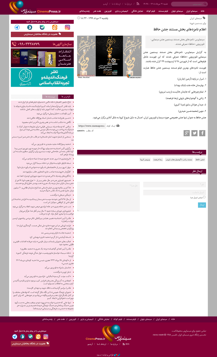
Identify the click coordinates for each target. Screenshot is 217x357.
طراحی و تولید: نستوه (105, 355)
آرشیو (105, 4)
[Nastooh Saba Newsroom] (117, 355)
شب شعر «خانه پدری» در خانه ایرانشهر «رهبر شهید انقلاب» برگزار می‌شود (42, 207)
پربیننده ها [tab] (50, 97)
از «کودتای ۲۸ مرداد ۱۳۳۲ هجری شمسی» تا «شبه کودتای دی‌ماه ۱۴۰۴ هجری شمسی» (45, 262)
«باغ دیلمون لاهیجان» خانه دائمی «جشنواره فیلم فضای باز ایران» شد (44, 102)
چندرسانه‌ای (84, 11)
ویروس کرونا (145, 159)
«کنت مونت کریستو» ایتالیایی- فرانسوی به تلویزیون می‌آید (47, 276)
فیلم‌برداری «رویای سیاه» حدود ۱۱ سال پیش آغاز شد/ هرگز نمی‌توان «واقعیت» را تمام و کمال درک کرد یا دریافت (46, 212)
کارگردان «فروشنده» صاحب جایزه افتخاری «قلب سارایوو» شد (47, 172)
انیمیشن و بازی (121, 11)
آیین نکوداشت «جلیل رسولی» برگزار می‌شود (54, 114)
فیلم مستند (163, 11)
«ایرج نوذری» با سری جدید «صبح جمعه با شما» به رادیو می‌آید (46, 159)
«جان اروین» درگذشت (62, 272)
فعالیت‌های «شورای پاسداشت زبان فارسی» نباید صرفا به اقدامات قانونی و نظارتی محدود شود (43, 243)
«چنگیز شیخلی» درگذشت (60, 195)
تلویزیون (108, 11)
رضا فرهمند (157, 159)
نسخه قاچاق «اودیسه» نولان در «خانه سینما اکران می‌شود (48, 163)
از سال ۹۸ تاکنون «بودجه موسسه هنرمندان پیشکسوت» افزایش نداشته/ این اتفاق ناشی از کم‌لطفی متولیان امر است (43, 201)
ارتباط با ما (116, 4)
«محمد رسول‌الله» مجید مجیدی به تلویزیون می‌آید (51, 144)
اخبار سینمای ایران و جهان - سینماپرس (43, 7)
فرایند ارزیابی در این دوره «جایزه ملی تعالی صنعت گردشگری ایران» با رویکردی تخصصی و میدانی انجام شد (45, 227)
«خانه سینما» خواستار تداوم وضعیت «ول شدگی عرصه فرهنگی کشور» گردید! (45, 254)
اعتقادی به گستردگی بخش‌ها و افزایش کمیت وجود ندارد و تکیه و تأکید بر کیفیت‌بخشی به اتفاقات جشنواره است (43, 282)
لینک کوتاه (111, 126)
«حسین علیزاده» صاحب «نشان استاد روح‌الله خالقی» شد (49, 118)
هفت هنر (97, 11)
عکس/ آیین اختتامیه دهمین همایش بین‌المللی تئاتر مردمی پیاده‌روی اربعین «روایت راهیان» (43, 220)
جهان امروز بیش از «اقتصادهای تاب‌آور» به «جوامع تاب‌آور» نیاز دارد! (44, 167)
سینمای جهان (177, 11)
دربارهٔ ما (128, 4)
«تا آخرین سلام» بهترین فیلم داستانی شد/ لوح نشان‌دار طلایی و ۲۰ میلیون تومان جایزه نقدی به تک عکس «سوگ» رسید (44, 189)
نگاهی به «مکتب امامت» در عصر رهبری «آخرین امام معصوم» (46, 122)
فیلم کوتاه (150, 11)
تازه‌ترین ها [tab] (66, 97)
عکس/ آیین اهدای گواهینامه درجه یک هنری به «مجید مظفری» (45, 249)
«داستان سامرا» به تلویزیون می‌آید (58, 268)
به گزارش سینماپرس (195, 52)
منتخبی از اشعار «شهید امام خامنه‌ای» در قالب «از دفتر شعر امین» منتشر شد (43, 138)
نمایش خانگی (137, 11)
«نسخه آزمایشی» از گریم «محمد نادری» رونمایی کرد (50, 237)
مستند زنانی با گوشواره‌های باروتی (179, 159)
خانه (202, 11)
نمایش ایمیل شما (196, 197)
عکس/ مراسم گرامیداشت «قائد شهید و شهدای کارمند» (49, 288)
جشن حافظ (200, 159)
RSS (127, 344)
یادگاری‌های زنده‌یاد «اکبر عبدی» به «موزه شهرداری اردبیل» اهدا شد (44, 176)
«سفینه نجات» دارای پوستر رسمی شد (56, 233)
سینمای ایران (191, 11)
